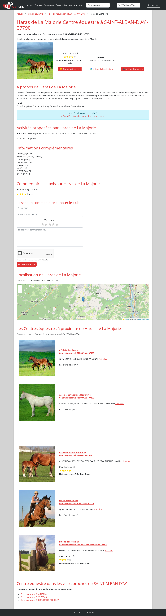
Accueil (29, 5)
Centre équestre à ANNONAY (34, 594)
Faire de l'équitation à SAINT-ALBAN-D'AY (66, 13)
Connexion (49, 5)
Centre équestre (35, 13)
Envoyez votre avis (26, 264)
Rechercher (153, 5)
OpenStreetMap (143, 319)
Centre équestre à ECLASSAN (34, 597)
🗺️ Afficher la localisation (101, 69)
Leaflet (126, 319)
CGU (81, 612)
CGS (73, 612)
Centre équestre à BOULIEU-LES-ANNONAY (40, 600)
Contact (38, 5)
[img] (83, 302)
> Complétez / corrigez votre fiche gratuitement (83, 116)
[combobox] (100, 5)
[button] (83, 299)
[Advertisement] (83, 433)
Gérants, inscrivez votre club (69, 5)
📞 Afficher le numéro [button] (133, 69)
